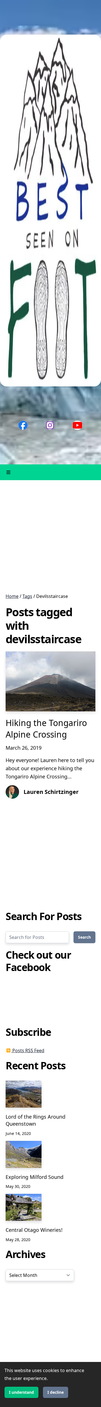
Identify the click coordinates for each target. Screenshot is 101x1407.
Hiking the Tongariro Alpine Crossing (46, 728)
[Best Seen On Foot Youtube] (77, 425)
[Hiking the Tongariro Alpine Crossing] (50, 681)
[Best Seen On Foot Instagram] (50, 425)
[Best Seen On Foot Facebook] (23, 425)
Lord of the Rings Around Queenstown (35, 1120)
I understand (21, 1392)
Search (84, 937)
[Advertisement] (50, 536)
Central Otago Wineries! (34, 1229)
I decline (55, 1392)
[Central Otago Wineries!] (24, 1207)
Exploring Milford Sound (34, 1177)
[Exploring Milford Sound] (24, 1154)
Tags (27, 596)
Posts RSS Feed (27, 1050)
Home (12, 596)
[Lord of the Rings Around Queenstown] (24, 1094)
